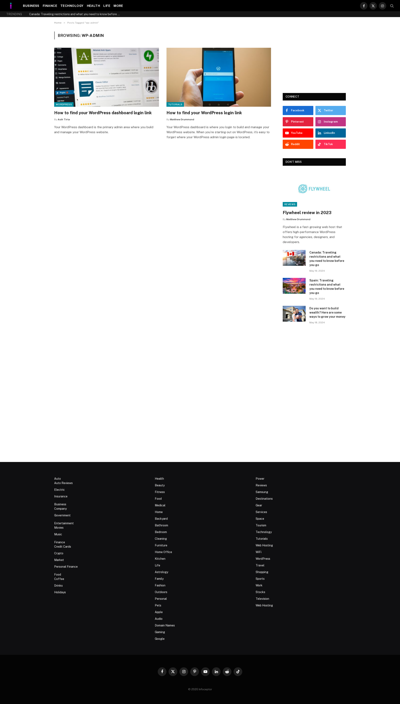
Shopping (262, 572)
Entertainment (64, 523)
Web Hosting (264, 545)
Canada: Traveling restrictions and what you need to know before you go (76, 14)
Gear (259, 505)
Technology (72, 6)
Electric (59, 489)
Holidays (60, 592)
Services (261, 512)
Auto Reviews (63, 483)
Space (260, 518)
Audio (158, 618)
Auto (57, 478)
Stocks (260, 592)
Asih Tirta (64, 119)
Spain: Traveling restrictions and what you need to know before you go (326, 287)
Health (93, 6)
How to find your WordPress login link (204, 112)
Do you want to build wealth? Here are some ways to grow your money (327, 312)
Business (31, 6)
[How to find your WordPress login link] (218, 77)
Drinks (58, 585)
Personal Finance (66, 566)
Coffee (59, 579)
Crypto (58, 553)
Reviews (289, 204)
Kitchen (160, 558)
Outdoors (161, 592)
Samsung (262, 492)
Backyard (161, 518)
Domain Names (165, 625)
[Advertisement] (314, 57)
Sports (260, 578)
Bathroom (161, 525)
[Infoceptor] (11, 5)
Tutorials (175, 104)
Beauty (160, 485)
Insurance (61, 496)
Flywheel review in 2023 (307, 212)
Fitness (160, 492)
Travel (260, 565)
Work (259, 585)
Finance (50, 6)
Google (160, 638)
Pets (158, 605)
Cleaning (161, 538)
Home (159, 512)
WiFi (258, 552)
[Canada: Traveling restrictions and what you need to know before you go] (294, 258)
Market (59, 560)
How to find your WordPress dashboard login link (103, 112)
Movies (59, 527)
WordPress (64, 104)
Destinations (264, 498)
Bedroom (161, 532)
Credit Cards (62, 546)
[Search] (391, 5)
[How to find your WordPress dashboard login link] (106, 77)
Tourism (261, 525)
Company (60, 508)
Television (262, 598)
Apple (159, 612)
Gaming (160, 632)
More (118, 6)
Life (106, 6)
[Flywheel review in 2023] (314, 189)
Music (58, 534)
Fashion (160, 585)
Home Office (163, 552)
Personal (161, 598)
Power (260, 478)
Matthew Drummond (182, 119)
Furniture (161, 545)
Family (159, 578)
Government (62, 515)
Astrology (161, 572)
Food (57, 574)
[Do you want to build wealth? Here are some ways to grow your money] (294, 314)
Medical (160, 505)
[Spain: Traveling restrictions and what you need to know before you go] (294, 286)
